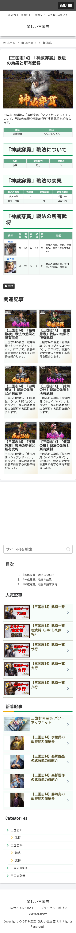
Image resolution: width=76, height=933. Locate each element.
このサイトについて (20, 908)
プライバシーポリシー (55, 908)
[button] (68, 549)
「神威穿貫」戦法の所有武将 (39, 584)
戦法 (10, 286)
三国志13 (16, 830)
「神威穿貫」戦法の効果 (37, 579)
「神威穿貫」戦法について (38, 575)
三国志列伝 (18, 875)
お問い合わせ (38, 914)
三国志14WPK (19, 868)
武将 (18, 837)
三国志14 (16, 845)
